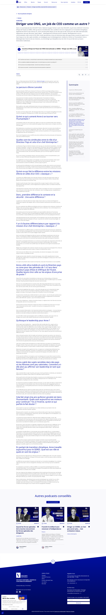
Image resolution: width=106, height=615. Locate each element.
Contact (86, 2)
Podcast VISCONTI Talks (47, 580)
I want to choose (14, 608)
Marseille (44, 583)
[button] (25, 2)
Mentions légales (70, 611)
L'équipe (44, 575)
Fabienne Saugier (41, 81)
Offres (43, 578)
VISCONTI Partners (46, 577)
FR (78, 2)
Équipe (39, 2)
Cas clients (44, 582)
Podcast (29, 7)
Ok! (22, 608)
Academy (73, 2)
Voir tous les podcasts (53, 502)
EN (80, 2)
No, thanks (5, 608)
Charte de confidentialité (60, 611)
